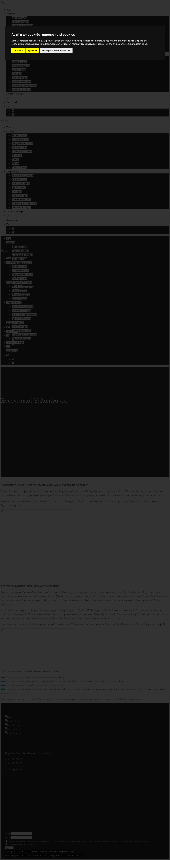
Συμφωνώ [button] (18, 50)
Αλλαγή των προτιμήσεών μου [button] (56, 50)
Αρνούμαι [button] (32, 50)
